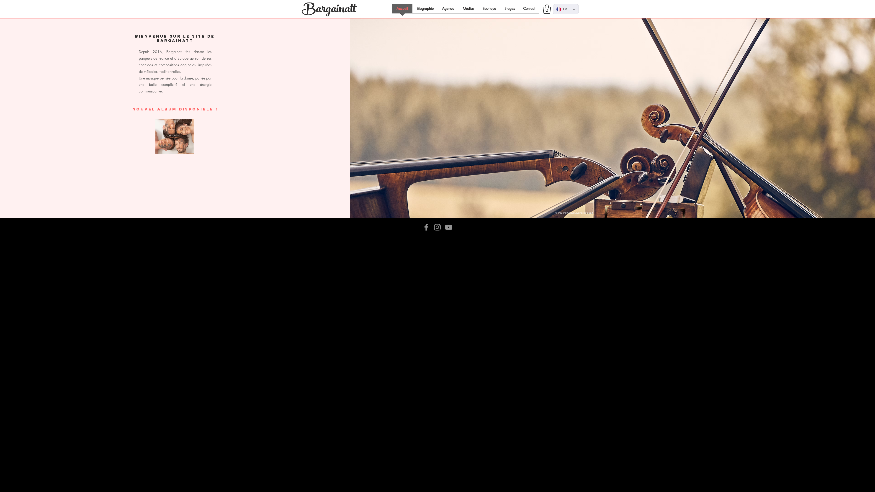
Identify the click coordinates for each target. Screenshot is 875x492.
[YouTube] (448, 227)
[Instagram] (437, 227)
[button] (547, 9)
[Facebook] (426, 227)
